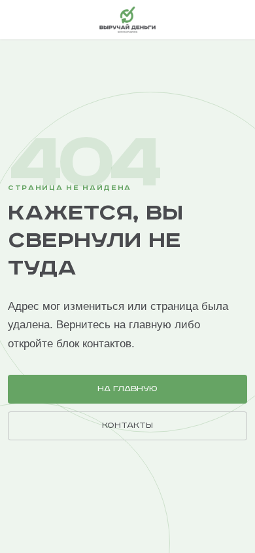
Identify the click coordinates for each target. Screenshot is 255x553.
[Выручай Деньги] (127, 20)
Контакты (127, 425)
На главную (127, 389)
